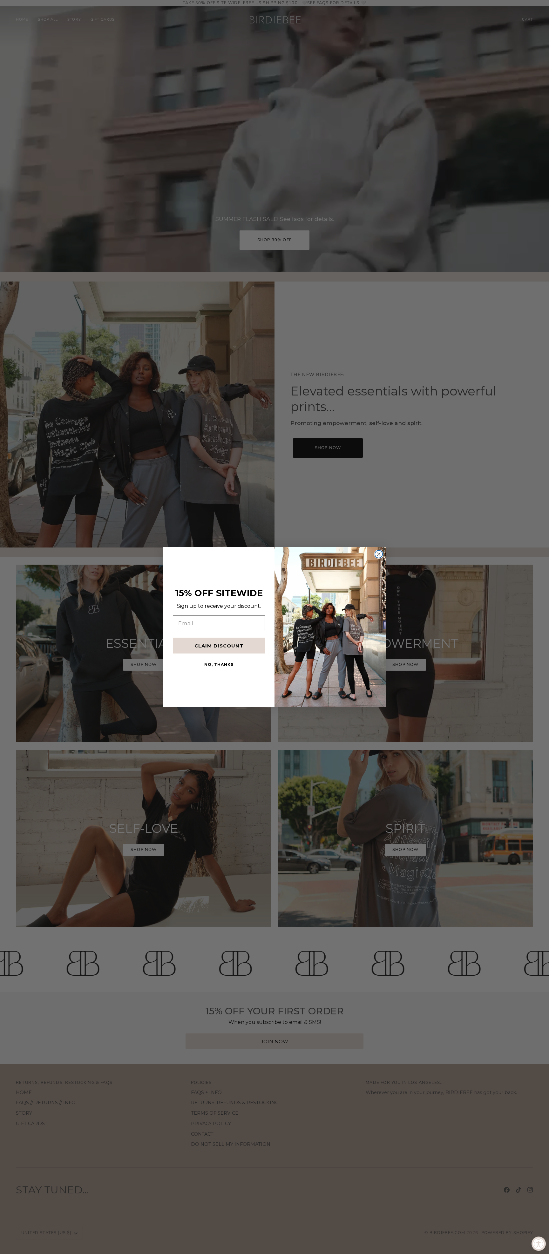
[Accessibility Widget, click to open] (539, 1244)
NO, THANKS (219, 664)
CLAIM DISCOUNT (218, 646)
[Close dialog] (379, 554)
